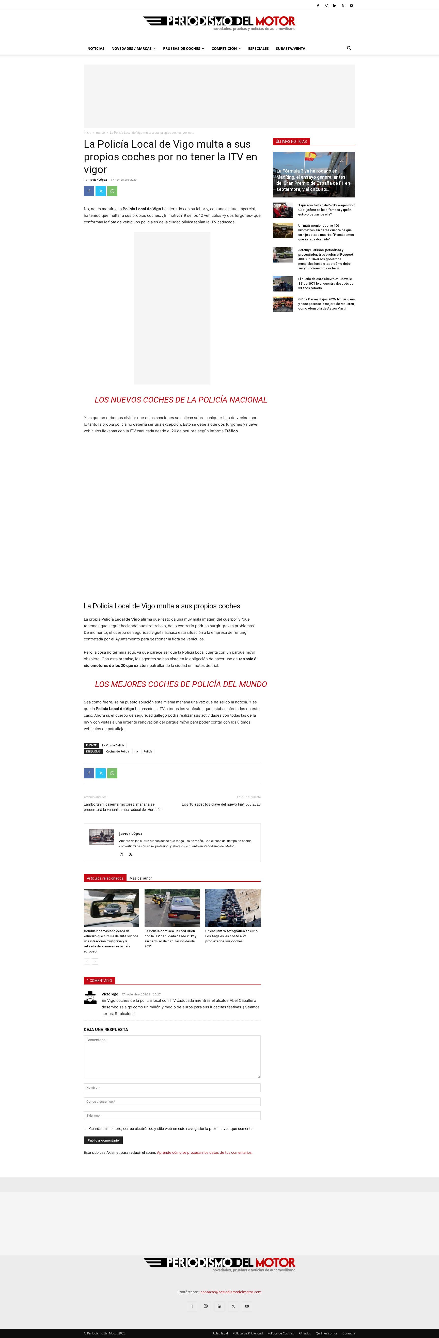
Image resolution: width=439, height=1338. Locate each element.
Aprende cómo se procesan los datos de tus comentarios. (205, 1152)
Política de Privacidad (248, 1333)
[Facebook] (318, 5)
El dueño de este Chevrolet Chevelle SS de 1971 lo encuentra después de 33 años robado (325, 283)
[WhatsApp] (112, 191)
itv (136, 751)
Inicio (87, 132)
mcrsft (100, 132)
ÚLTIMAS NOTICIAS (291, 142)
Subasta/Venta (290, 48)
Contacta (348, 1333)
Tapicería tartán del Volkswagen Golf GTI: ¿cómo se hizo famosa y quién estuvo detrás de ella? (326, 209)
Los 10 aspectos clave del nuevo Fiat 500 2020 (221, 804)
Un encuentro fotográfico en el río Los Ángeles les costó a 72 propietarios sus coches (231, 936)
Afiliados (305, 1333)
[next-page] (95, 961)
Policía (148, 751)
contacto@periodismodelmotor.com (231, 1291)
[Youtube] (351, 5)
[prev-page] (87, 961)
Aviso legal (220, 1333)
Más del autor (141, 878)
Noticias (95, 48)
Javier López (98, 179)
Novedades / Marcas (132, 48)
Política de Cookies (281, 1333)
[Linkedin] (334, 5)
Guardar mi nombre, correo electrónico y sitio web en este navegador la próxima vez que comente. (171, 1128)
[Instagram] (326, 5)
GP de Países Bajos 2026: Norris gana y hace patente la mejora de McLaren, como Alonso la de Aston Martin (326, 303)
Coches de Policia (117, 751)
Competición (224, 48)
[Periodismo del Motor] (219, 26)
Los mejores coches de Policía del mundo (181, 684)
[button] (349, 49)
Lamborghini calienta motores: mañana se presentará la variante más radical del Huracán (123, 807)
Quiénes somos (327, 1333)
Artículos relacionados (105, 878)
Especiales (258, 48)
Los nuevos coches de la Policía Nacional (181, 400)
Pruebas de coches (181, 48)
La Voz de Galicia (113, 745)
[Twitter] (343, 5)
